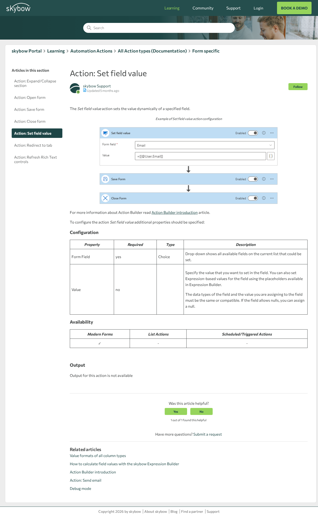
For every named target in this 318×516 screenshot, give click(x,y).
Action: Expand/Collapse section (35, 83)
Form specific (206, 51)
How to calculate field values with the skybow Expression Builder (124, 463)
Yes (175, 411)
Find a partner (192, 511)
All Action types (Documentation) (152, 51)
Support (233, 7)
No (201, 411)
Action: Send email (85, 480)
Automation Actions (91, 51)
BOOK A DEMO (294, 8)
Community (203, 7)
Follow (298, 86)
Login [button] (258, 8)
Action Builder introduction (93, 472)
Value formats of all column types (98, 455)
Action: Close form (29, 121)
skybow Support (97, 86)
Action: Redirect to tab (33, 145)
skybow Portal (27, 51)
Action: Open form (29, 97)
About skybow (155, 511)
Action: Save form (29, 109)
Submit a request (207, 434)
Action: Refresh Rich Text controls (35, 159)
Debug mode (80, 488)
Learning (172, 7)
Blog (174, 511)
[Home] (18, 12)
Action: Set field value (32, 133)
